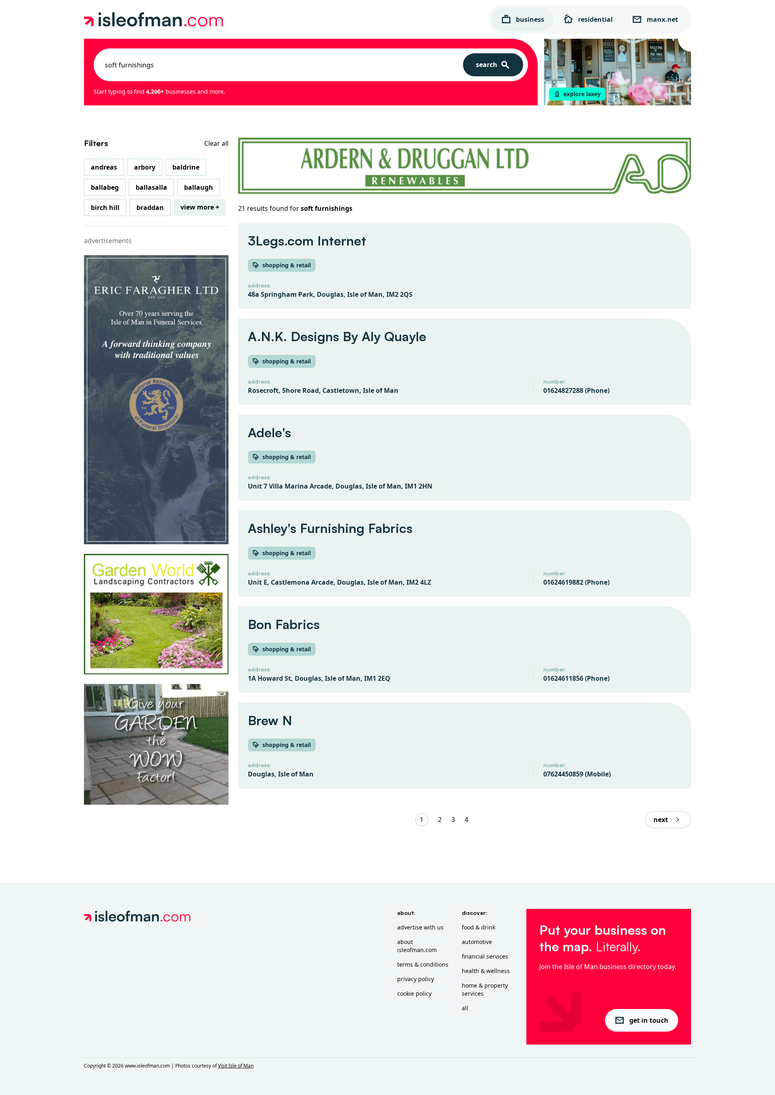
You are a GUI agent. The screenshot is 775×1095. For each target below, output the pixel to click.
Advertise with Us (420, 927)
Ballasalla (151, 187)
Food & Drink (478, 927)
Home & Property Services (485, 989)
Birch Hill (105, 207)
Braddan (150, 207)
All (465, 1008)
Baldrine (185, 167)
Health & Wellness (486, 971)
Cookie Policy (414, 993)
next (661, 819)
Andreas (104, 167)
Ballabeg (105, 187)
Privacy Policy (415, 979)
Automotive (477, 942)
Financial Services (485, 956)
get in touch (648, 1020)
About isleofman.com (417, 946)
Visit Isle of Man (235, 1065)
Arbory (144, 167)
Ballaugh (198, 187)
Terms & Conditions (422, 964)
